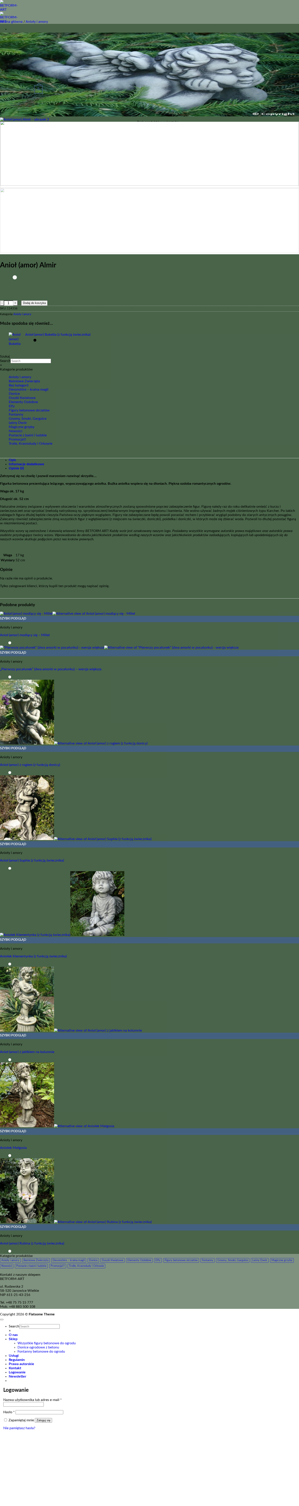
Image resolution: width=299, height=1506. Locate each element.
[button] (17, 1376)
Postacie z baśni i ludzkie (28, 435)
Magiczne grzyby (21, 427)
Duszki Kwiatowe (22, 398)
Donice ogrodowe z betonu (38, 1347)
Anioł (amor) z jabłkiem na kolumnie (27, 1052)
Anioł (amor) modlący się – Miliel (25, 635)
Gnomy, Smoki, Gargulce (27, 418)
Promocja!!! (17, 439)
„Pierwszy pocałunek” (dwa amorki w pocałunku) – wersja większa (50, 669)
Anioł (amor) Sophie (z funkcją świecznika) (32, 860)
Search (5, 361)
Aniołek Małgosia (13, 1148)
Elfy (12, 406)
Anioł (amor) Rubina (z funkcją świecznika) (32, 1243)
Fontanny (16, 414)
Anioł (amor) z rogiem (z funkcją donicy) (30, 765)
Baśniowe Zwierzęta (24, 381)
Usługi (14, 1355)
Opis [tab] (12, 460)
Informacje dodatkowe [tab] (26, 464)
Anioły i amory (37, 21)
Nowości (15, 431)
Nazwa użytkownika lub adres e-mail (32, 1400)
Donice (14, 393)
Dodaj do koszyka (34, 303)
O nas (13, 1335)
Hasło (9, 1412)
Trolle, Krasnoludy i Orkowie (30, 443)
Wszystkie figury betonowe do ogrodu (47, 1343)
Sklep (13, 1339)
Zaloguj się (43, 1420)
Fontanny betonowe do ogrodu (41, 1351)
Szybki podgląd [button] (13, 618)
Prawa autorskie (21, 1364)
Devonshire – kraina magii (28, 389)
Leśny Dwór (18, 423)
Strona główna (11, 21)
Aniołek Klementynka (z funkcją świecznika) (33, 956)
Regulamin (17, 1360)
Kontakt (15, 1368)
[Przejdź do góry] (2, 1319)
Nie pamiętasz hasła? (19, 1428)
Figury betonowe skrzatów (29, 410)
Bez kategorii (18, 385)
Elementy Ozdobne (23, 402)
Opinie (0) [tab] (16, 468)
